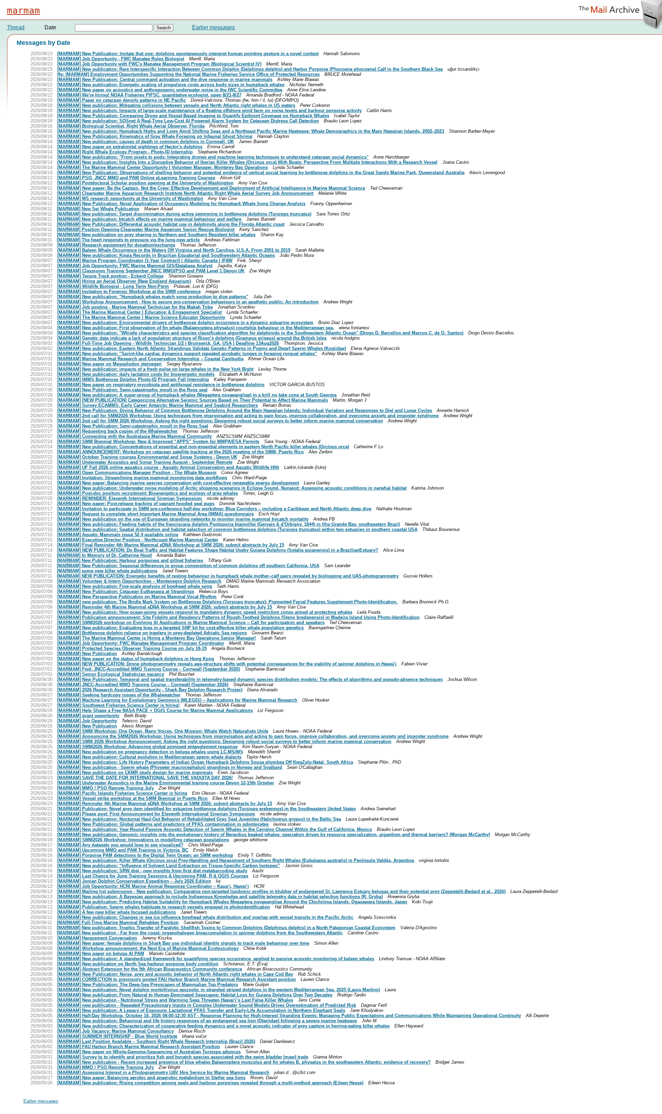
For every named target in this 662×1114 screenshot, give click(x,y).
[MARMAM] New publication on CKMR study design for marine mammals (135, 772)
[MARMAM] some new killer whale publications (107, 570)
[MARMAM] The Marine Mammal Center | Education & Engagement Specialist (139, 312)
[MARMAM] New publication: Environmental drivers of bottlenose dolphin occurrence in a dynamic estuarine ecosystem (185, 322)
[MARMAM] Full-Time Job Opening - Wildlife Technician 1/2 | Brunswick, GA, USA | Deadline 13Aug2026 (168, 343)
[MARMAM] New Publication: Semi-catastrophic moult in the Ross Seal (132, 426)
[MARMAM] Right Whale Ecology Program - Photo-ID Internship (125, 151)
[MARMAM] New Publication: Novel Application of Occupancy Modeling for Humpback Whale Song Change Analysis (181, 203)
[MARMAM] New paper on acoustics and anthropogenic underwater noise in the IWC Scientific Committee (169, 89)
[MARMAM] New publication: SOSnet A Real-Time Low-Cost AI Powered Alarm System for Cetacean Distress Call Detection (188, 120)
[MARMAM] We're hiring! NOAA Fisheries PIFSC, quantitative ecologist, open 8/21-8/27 (149, 95)
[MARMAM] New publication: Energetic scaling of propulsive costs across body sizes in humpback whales (170, 84)
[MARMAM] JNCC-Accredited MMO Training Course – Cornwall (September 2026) (142, 684)
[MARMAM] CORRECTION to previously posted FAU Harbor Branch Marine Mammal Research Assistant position (176, 979)
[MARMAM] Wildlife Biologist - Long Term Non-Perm (113, 286)
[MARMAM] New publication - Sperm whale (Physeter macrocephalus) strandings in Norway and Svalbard (169, 767)
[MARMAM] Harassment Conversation (97, 938)
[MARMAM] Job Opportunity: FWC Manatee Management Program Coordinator (140, 643)
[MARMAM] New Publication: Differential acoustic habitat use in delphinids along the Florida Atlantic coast (170, 224)
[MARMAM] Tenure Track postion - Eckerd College (110, 276)
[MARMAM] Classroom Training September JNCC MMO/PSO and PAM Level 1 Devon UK (150, 270)
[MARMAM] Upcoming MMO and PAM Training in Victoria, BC (122, 850)
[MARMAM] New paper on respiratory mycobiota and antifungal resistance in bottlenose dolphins (160, 384)
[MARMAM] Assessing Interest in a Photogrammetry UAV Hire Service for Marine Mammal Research (163, 1072)
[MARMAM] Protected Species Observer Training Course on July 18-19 (132, 648)
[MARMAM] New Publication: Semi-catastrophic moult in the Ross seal (132, 389)
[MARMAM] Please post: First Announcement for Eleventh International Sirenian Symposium (156, 813)
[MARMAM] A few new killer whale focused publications (116, 912)
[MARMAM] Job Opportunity (87, 720)
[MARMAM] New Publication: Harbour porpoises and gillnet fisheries (130, 560)
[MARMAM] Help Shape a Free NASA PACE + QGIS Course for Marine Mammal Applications (155, 710)
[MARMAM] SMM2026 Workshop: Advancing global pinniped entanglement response (147, 746)
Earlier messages (213, 27)
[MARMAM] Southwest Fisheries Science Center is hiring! (118, 705)
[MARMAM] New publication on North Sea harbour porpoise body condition (137, 963)
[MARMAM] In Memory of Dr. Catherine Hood (104, 555)
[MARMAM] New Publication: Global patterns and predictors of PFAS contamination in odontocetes (163, 824)
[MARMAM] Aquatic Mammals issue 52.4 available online (117, 534)
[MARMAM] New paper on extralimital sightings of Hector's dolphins (129, 146)
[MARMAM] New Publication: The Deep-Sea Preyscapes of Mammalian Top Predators (147, 984)
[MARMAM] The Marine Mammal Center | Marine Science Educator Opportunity (141, 317)
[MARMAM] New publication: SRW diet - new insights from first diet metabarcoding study (152, 870)
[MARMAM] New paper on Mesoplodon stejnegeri (109, 364)
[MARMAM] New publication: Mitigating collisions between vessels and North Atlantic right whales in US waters (176, 105)
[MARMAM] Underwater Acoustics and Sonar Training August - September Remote (144, 462)
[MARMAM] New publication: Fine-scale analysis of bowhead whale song (134, 586)
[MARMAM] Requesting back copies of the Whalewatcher (117, 431)
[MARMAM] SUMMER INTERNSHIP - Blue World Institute (117, 1036)
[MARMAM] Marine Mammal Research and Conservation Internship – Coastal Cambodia (150, 358)
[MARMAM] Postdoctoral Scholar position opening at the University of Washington (145, 182)
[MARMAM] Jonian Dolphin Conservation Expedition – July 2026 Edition (134, 881)
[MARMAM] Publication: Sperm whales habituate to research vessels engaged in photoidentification (163, 907)
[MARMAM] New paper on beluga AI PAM (100, 953)
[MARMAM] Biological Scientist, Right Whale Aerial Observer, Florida (130, 126)
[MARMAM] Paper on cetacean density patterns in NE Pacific (121, 100)
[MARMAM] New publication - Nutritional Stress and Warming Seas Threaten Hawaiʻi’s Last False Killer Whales (175, 1000)
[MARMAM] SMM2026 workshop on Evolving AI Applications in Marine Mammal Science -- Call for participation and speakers (190, 622)
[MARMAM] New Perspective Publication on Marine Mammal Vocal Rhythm (137, 596)
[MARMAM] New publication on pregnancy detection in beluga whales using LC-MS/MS (150, 751)
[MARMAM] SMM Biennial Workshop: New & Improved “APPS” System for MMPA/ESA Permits (158, 441)
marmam (23, 10)
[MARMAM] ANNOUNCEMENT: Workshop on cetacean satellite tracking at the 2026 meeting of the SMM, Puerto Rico (180, 451)
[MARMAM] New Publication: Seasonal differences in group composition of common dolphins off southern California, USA (188, 565)
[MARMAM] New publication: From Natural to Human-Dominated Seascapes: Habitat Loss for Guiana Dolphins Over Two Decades (194, 994)
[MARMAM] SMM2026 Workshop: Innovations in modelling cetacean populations (143, 839)
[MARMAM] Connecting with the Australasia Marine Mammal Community (134, 436)
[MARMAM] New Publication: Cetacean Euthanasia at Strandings (125, 591)
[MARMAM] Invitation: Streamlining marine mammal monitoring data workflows (142, 477)
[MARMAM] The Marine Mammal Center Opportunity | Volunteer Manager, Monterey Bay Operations (162, 167)
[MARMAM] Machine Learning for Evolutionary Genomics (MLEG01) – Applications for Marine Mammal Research (177, 700)
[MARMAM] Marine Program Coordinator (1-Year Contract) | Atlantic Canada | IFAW (144, 260)
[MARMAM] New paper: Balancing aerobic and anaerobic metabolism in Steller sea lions (151, 1077)
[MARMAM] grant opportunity (88, 715)
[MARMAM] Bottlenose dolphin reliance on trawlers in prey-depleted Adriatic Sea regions (152, 632)
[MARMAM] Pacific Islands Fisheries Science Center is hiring (122, 793)
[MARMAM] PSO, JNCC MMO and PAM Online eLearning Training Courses (136, 177)
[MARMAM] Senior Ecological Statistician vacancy (110, 674)
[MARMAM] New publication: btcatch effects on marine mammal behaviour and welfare (149, 219)
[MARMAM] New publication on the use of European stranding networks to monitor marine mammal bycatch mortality (183, 519)
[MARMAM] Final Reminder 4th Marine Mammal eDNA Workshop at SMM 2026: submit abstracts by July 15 (170, 545)
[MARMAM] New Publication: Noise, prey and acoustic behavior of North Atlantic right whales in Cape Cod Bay (175, 974)
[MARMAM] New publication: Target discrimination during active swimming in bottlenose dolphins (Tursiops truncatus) (184, 214)
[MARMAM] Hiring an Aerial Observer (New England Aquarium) (124, 281)
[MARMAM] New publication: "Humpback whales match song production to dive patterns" (152, 296)
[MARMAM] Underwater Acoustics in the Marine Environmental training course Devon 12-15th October (165, 782)
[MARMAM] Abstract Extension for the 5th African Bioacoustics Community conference (149, 969)
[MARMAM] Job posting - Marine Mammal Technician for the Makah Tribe (135, 307)
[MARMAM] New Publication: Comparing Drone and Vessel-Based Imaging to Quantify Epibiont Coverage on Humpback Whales (193, 115)
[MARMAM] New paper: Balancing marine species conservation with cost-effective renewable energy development (178, 482)
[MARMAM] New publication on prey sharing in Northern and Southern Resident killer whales (156, 234)
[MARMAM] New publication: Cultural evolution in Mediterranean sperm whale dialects (149, 757)
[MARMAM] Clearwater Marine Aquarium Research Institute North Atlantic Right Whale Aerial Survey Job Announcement (185, 193)
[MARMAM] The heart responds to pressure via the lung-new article (128, 239)
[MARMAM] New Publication (87, 653)
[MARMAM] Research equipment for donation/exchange (116, 245)
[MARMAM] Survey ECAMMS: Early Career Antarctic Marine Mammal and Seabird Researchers (157, 405)
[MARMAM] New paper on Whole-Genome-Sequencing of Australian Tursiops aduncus (149, 1051)
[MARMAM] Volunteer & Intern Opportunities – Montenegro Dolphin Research (139, 581)
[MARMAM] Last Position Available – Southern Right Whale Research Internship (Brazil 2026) (156, 1041)
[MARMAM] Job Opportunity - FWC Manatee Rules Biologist (120, 58)
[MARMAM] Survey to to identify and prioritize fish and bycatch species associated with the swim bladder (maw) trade (182, 1057)
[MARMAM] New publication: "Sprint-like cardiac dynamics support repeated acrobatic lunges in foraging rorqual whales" (187, 353)
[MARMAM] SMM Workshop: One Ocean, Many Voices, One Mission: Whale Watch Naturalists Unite (162, 731)
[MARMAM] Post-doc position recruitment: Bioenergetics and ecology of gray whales (147, 493)
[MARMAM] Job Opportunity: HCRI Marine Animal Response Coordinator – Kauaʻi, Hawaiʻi (153, 886)
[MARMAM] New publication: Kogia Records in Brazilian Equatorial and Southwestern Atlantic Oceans (166, 255)
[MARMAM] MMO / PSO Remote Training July (105, 788)
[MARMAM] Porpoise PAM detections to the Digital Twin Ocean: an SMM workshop (145, 855)
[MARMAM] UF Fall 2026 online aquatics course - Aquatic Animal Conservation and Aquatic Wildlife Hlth (168, 467)
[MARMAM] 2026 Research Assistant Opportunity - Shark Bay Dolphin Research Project (149, 689)
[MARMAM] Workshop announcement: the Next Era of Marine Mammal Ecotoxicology (148, 948)
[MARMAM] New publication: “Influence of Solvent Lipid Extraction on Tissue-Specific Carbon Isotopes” (168, 865)
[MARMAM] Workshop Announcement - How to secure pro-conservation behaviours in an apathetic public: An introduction (188, 301)
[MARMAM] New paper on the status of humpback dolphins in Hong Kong (135, 658)
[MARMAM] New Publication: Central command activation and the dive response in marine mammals (164, 79)
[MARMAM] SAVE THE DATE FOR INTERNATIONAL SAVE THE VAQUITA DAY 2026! (145, 777)
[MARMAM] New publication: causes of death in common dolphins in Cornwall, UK (145, 141)
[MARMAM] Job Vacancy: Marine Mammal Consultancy (115, 1031)
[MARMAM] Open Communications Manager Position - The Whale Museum (137, 472)
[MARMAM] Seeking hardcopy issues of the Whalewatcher (118, 694)
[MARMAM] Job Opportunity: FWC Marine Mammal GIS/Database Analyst (134, 265)
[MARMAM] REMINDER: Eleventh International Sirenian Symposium (129, 498)
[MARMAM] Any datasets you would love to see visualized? (120, 844)
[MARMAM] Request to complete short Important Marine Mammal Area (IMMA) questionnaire (155, 513)
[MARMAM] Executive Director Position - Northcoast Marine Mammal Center (137, 539)
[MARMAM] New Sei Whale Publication (98, 208)
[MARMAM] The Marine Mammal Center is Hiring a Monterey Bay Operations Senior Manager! (156, 638)
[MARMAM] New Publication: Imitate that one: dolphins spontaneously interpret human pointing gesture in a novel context (188, 53)
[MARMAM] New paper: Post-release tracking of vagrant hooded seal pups (135, 503)
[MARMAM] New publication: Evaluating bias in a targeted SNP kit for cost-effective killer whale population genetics (180, 627)
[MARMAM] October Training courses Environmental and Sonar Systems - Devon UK (147, 457)
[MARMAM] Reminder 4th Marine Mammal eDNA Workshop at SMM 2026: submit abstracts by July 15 (164, 607)
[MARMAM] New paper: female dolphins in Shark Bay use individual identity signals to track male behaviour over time (183, 943)
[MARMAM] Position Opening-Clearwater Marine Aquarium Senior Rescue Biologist (145, 229)
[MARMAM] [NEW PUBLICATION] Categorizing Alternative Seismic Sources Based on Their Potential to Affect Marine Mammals (192, 400)
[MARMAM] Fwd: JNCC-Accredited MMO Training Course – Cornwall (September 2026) (148, 669)
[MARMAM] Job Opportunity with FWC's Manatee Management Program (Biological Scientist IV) (159, 64)
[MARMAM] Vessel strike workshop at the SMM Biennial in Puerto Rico (132, 798)
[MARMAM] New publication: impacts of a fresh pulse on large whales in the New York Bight (155, 369)
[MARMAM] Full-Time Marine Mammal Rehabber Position (118, 922)
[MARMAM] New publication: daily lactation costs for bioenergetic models (135, 374)
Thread (15, 27)
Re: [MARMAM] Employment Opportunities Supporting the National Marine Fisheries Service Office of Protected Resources (188, 74)
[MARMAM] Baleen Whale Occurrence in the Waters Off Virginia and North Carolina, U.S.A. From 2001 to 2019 (173, 250)
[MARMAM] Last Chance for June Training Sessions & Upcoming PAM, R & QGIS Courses (152, 876)
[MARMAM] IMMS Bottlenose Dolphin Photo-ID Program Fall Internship (133, 379)
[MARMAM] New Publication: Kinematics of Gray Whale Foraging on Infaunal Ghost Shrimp (154, 136)
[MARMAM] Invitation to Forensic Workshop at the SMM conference (129, 291)
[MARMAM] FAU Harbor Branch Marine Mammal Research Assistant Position (138, 1046)
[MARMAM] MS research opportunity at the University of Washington (130, 198)
